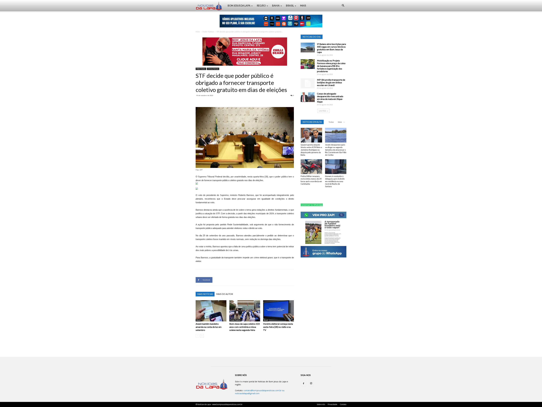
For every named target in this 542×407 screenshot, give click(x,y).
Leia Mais (322, 111)
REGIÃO (261, 5)
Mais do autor (224, 294)
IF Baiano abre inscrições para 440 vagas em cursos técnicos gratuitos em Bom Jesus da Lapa (331, 48)
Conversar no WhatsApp (312, 205)
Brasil (198, 320)
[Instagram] (311, 383)
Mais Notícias (205, 294)
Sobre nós (321, 404)
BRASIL (290, 5)
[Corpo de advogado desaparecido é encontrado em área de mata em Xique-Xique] (308, 97)
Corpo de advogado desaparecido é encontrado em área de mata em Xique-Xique (330, 97)
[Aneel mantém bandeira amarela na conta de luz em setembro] (211, 310)
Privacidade (332, 404)
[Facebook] (303, 383)
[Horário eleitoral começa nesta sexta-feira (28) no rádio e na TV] (278, 310)
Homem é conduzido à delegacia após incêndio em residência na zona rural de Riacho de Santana (335, 181)
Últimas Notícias (213, 69)
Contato (343, 404)
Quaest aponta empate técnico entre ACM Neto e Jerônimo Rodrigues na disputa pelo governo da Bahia (311, 150)
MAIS (303, 5)
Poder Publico (208, 32)
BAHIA (276, 5)
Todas (331, 122)
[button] (343, 6)
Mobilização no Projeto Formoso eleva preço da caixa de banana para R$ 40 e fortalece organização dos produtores (331, 66)
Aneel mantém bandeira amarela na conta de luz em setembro (208, 326)
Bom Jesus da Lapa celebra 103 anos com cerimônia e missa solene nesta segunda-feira (244, 326)
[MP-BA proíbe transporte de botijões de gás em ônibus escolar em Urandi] (308, 83)
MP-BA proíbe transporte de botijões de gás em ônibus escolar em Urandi (331, 82)
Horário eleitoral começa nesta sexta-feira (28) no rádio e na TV (278, 326)
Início (198, 32)
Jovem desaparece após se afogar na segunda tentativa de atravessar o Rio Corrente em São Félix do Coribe (335, 150)
